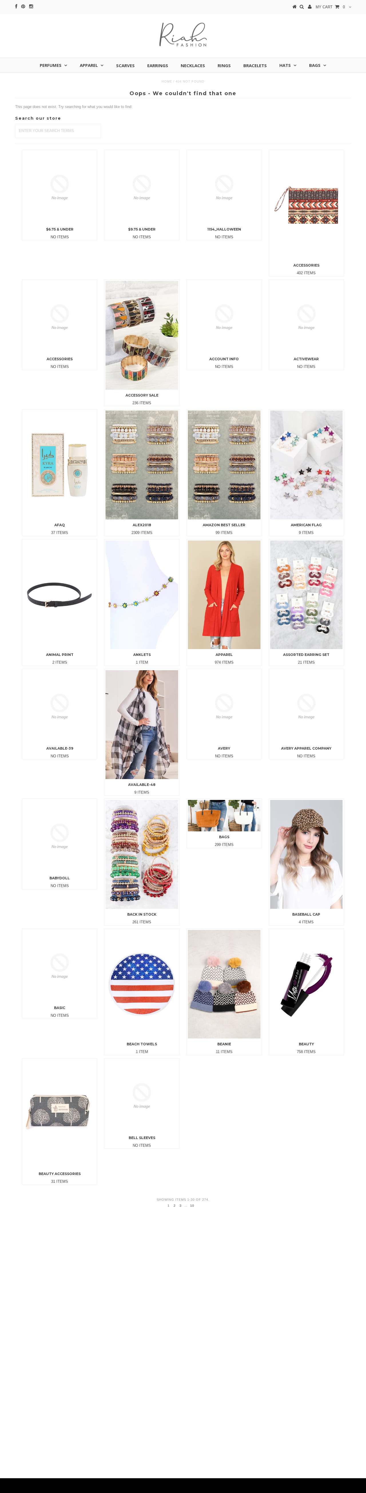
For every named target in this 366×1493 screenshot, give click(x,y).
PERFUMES (50, 65)
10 (192, 1205)
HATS (285, 65)
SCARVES (125, 65)
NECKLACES (193, 65)
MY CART (330, 7)
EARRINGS (157, 65)
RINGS (224, 65)
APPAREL (89, 65)
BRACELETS (255, 65)
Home (167, 81)
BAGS (315, 65)
